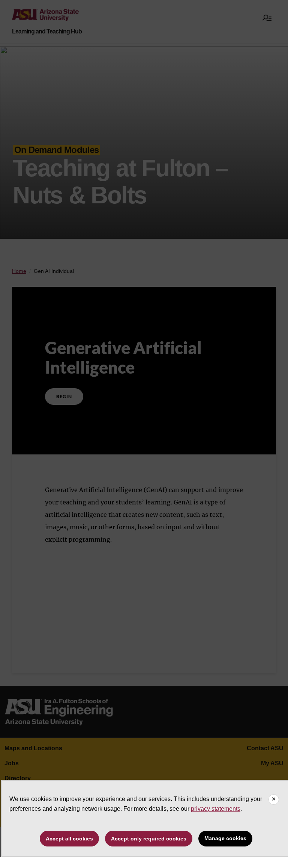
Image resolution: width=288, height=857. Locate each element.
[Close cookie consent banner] (273, 799)
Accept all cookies (69, 839)
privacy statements (215, 809)
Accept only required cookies (148, 839)
